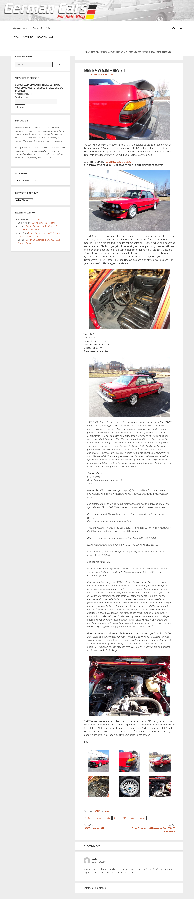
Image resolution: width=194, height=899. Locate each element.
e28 (132, 818)
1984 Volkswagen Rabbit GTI (43, 223)
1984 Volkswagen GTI (94, 828)
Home (15, 36)
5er (115, 818)
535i (108, 818)
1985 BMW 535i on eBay (118, 162)
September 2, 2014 (99, 74)
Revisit (107, 811)
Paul (111, 74)
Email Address (22, 97)
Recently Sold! (45, 36)
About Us (28, 36)
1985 (87, 818)
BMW (97, 811)
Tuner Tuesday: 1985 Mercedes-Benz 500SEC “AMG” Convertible (153, 830)
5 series (97, 818)
